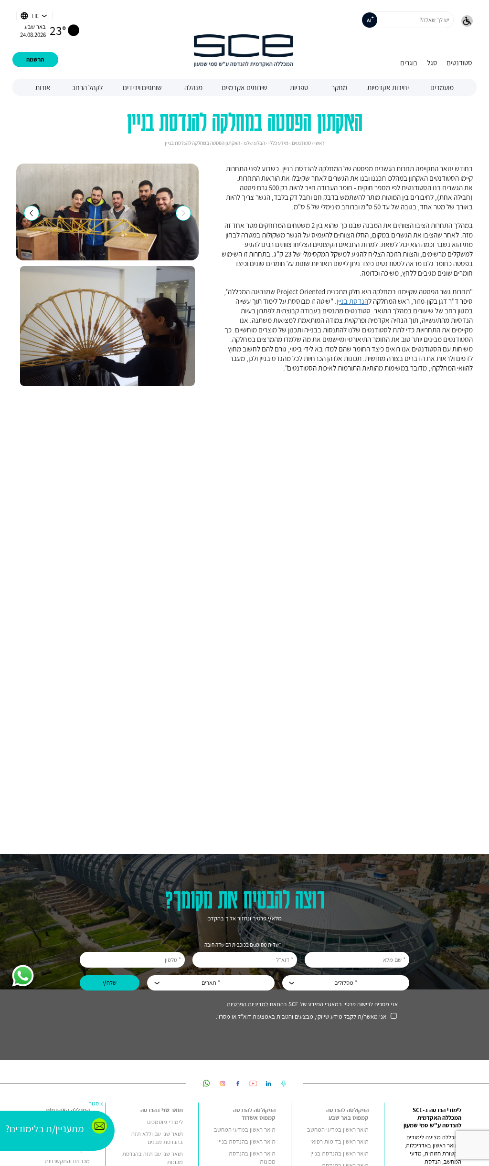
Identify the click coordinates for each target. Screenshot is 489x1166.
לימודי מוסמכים (165, 1122)
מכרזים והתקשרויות (67, 1161)
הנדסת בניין (352, 301)
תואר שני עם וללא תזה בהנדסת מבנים (157, 1138)
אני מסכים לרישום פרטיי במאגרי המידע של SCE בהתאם (312, 1004)
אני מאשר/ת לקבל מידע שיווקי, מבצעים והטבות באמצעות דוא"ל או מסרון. (301, 1016)
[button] (467, 21)
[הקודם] (31, 213)
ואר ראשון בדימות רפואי (337, 1141)
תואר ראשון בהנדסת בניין (339, 1153)
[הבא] (183, 213)
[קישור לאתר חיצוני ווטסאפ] (207, 1083)
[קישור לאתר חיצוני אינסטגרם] (222, 1083)
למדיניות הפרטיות (247, 1004)
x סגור (96, 1103)
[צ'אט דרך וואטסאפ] (23, 976)
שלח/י (110, 983)
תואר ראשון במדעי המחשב (338, 1129)
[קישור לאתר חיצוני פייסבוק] (238, 1083)
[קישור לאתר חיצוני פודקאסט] (283, 1083)
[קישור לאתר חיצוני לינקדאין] (268, 1083)
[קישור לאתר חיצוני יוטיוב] (253, 1083)
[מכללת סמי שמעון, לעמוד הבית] (243, 39)
